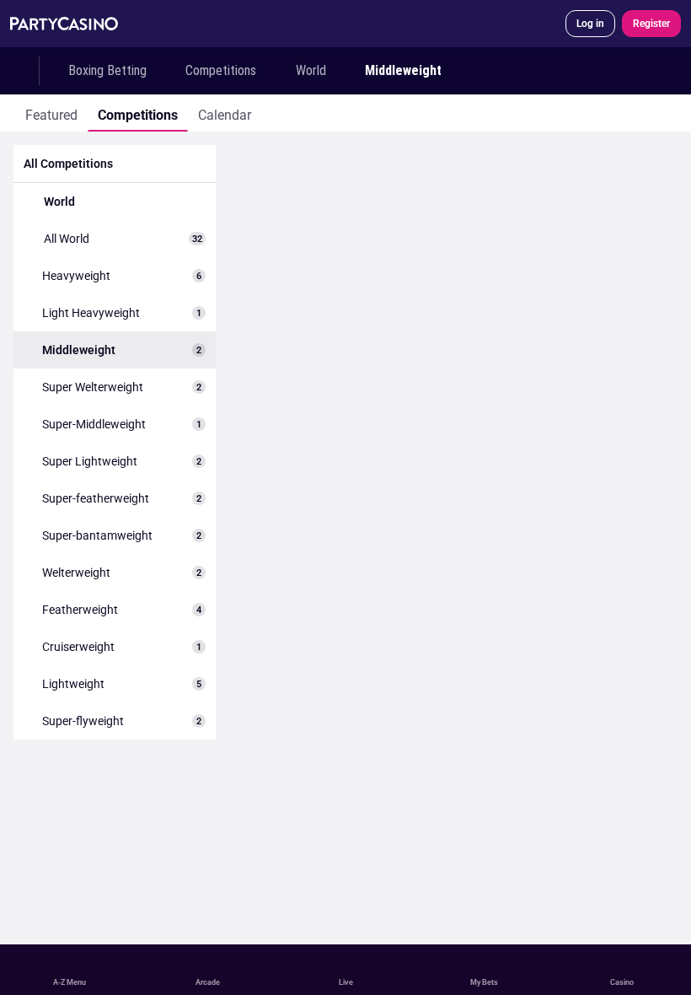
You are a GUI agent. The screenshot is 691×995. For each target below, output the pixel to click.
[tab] (51, 113)
